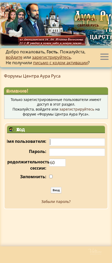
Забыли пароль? (56, 201)
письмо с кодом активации (60, 63)
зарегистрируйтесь (51, 57)
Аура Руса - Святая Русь (88, 22)
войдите (14, 57)
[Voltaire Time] (99, 253)
